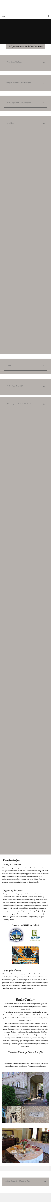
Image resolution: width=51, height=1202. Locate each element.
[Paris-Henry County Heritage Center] (25, 6)
